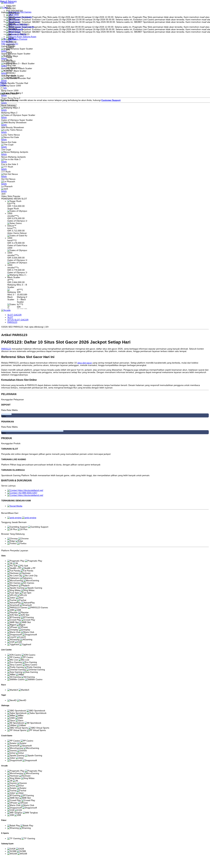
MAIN (4, 110)
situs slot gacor (84, 363)
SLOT (10, 317)
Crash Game (27, 27)
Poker (17, 31)
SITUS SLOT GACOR (17, 319)
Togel (17, 22)
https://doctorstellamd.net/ (30, 490)
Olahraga (22, 24)
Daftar (3, 85)
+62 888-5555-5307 (27, 492)
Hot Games (25, 12)
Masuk (3, 82)
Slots (16, 14)
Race (16, 19)
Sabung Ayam (29, 36)
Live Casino (26, 17)
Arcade (19, 29)
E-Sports (21, 34)
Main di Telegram (8, 1)
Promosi (23, 39)
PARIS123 (12, 322)
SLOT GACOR (14, 315)
